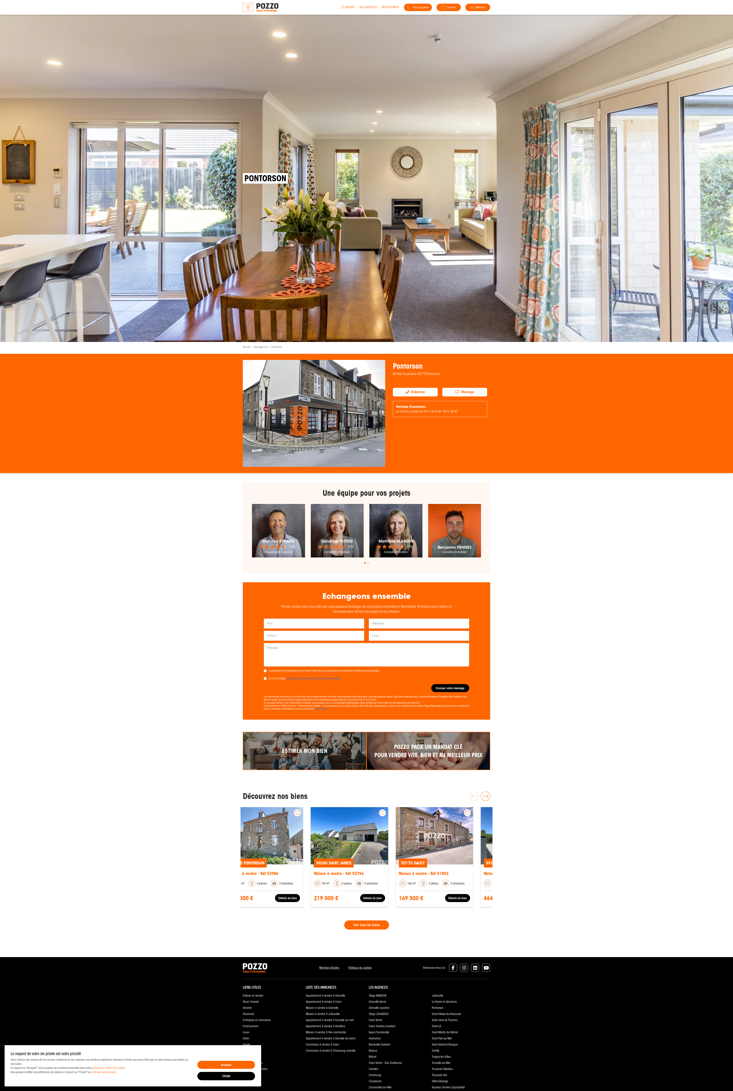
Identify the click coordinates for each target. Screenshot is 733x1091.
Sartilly (435, 1050)
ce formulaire (321, 708)
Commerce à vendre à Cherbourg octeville (331, 1050)
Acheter (247, 1008)
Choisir (226, 1076)
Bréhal (372, 1057)
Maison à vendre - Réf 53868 (441, 873)
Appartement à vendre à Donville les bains (330, 1038)
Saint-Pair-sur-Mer (442, 1038)
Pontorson (437, 1008)
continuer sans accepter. (104, 1072)
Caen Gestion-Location (382, 1026)
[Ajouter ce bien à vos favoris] (314, 812)
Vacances (248, 1014)
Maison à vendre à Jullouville (323, 1014)
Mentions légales (329, 968)
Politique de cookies (360, 968)
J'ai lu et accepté (304, 678)
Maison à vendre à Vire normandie (326, 1032)
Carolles (373, 1069)
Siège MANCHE (378, 995)
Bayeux (373, 1050)
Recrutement (390, 7)
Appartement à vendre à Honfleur (325, 1026)
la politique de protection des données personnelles (313, 678)
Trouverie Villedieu (442, 1069)
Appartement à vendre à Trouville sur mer (330, 1020)
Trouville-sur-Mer (441, 1063)
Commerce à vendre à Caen (322, 1044)
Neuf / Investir (251, 1002)
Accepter (226, 1065)
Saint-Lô (436, 1026)
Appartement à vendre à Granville (325, 995)
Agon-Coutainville (379, 1032)
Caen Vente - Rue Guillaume (385, 1063)
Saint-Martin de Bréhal (445, 1032)
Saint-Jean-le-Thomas (444, 1020)
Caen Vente (375, 1020)
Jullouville (437, 995)
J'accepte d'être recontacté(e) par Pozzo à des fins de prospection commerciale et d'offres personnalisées (324, 670)
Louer (246, 1032)
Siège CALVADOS (378, 1014)
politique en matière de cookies (108, 1068)
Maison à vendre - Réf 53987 (271, 873)
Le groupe (348, 7)
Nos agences (368, 7)
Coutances (375, 1081)
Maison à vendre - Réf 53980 (356, 873)
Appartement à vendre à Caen (323, 1002)
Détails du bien (304, 898)
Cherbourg (375, 1075)
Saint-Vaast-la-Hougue (445, 1044)
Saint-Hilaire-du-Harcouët (446, 1014)
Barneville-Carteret (379, 1044)
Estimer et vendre (253, 995)
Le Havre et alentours (444, 1002)
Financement (250, 1026)
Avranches (375, 1038)
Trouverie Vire (439, 1075)
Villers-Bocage (440, 1081)
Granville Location (379, 1008)
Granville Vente (377, 1002)
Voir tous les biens (367, 925)
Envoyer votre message (450, 688)
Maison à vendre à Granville (322, 1008)
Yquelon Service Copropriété (448, 1087)
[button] (365, 563)
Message (467, 392)
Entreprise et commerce (257, 1020)
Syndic (246, 1044)
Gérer (246, 1038)
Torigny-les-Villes (441, 1057)
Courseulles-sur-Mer (380, 1087)
